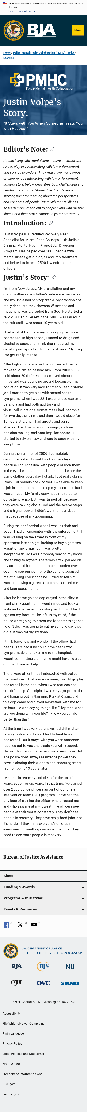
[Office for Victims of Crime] (43, 986)
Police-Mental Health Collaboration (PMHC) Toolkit (44, 52)
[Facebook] (8, 926)
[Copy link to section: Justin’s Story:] (52, 277)
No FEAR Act (12, 1064)
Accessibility (12, 1013)
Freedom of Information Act (22, 1074)
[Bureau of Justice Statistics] (43, 972)
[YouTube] (35, 926)
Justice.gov (11, 1094)
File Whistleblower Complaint (23, 1023)
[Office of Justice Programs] (13, 30)
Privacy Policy (12, 1044)
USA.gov (9, 1084)
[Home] (41, 30)
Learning (8, 57)
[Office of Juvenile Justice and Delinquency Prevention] (16, 986)
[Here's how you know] (43, 7)
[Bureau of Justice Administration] (17, 970)
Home (7, 52)
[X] (21, 926)
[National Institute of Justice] (70, 970)
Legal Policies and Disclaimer (23, 1054)
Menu (77, 30)
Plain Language (13, 1034)
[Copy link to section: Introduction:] (49, 222)
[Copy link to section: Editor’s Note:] (51, 149)
